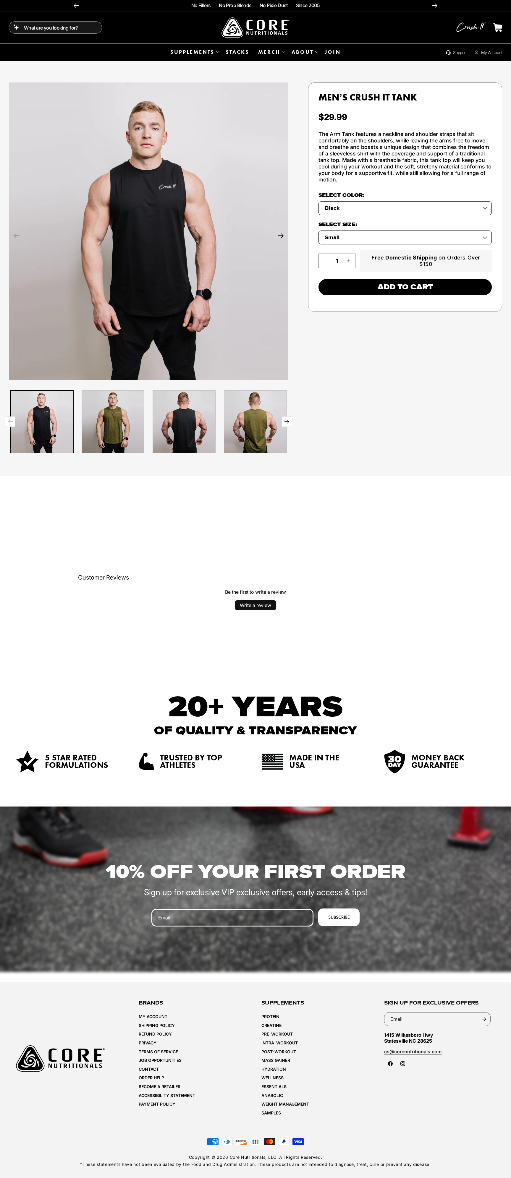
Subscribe (339, 917)
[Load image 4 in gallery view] (255, 421)
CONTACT (149, 1069)
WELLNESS (272, 1077)
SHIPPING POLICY (157, 1025)
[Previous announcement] (76, 6)
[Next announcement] (434, 6)
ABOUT (302, 52)
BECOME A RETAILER (159, 1086)
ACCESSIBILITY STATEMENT (167, 1095)
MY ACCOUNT (153, 1016)
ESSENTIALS (274, 1086)
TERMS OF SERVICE (158, 1051)
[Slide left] (16, 235)
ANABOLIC (272, 1095)
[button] (193, 52)
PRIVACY (147, 1042)
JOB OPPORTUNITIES (160, 1060)
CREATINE (271, 1025)
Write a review (255, 605)
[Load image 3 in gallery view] (184, 421)
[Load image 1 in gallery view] (41, 421)
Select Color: (341, 195)
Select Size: (337, 224)
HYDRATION (273, 1069)
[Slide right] (280, 235)
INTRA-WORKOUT (279, 1042)
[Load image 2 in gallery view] (113, 421)
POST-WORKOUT (278, 1051)
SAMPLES (271, 1112)
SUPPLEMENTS (192, 52)
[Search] (16, 27)
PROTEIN (270, 1016)
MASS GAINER (275, 1060)
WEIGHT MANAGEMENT (285, 1103)
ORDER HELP (151, 1077)
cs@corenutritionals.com (413, 1051)
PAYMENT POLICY (157, 1103)
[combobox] (55, 27)
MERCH (269, 52)
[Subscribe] (483, 1019)
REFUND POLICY (155, 1033)
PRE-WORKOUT (277, 1033)
